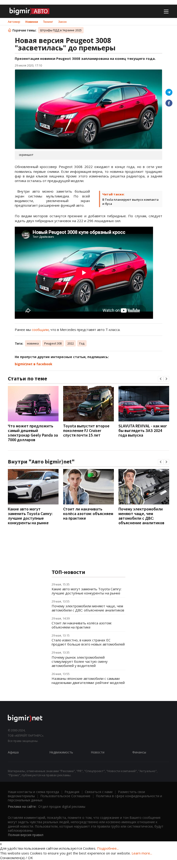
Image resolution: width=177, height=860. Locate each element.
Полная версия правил (25, 835)
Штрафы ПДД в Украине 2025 (61, 30)
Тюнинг (48, 22)
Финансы (139, 752)
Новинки (31, 22)
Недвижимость (61, 752)
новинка (33, 343)
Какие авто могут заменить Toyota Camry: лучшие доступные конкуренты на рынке (30, 515)
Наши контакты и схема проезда (33, 792)
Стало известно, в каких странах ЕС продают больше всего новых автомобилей (88, 642)
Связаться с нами (98, 792)
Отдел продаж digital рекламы (61, 806)
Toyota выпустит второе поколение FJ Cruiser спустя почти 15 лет (86, 430)
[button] (160, 379)
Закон (62, 22)
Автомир (14, 22)
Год (82, 343)
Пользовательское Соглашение (65, 796)
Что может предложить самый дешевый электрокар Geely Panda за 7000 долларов (33, 432)
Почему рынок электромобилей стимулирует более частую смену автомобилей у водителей (80, 661)
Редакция (72, 792)
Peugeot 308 (53, 343)
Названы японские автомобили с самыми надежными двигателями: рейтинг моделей (88, 680)
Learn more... (142, 853)
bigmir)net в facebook (33, 364)
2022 (70, 343)
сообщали (40, 329)
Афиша (13, 752)
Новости (97, 752)
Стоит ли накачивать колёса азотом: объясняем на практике (88, 513)
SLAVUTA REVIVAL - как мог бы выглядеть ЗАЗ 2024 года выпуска (142, 430)
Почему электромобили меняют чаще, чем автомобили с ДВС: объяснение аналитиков (141, 515)
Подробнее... (108, 848)
